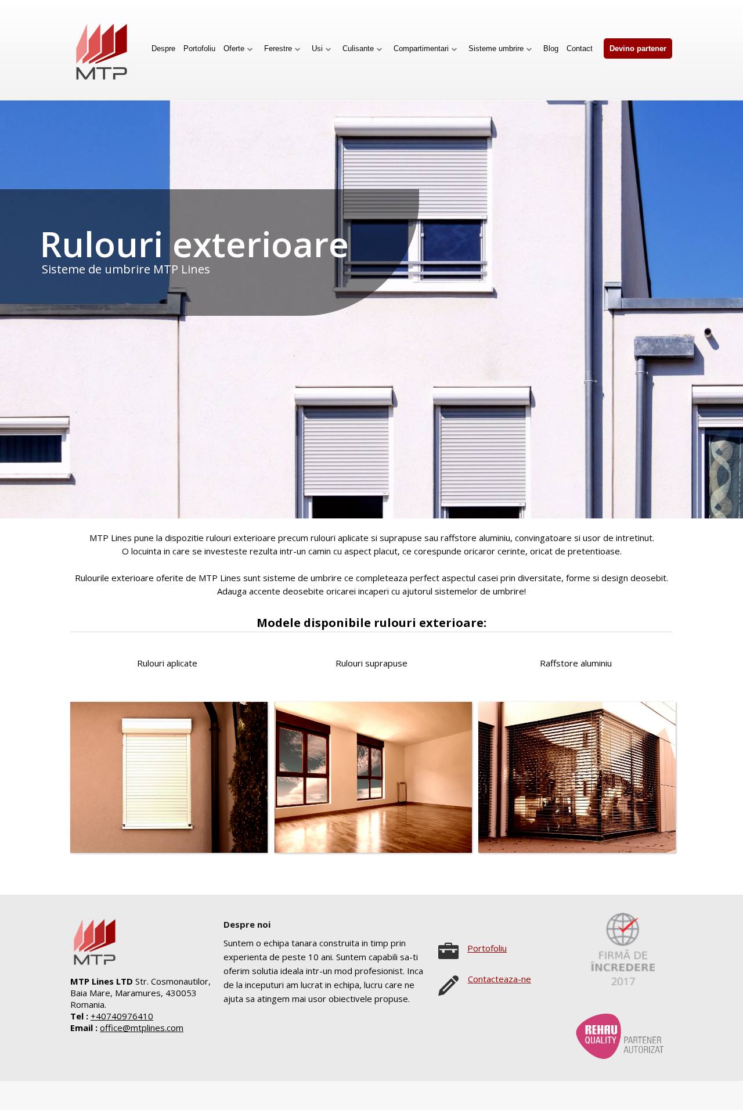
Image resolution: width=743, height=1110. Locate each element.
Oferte (233, 48)
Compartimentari (421, 48)
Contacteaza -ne (499, 979)
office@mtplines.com (141, 1027)
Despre (163, 48)
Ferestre (278, 48)
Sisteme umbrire (496, 48)
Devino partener (637, 48)
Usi (317, 48)
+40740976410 (122, 1016)
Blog (550, 48)
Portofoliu (199, 48)
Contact (580, 48)
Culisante (358, 48)
